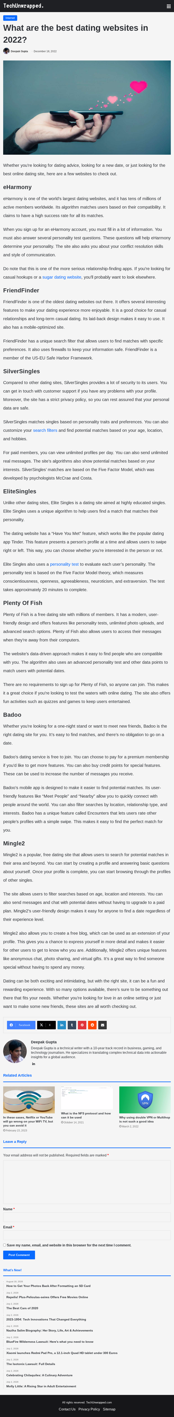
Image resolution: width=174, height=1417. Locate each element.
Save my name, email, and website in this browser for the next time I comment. (69, 1245)
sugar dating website (61, 277)
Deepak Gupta (19, 51)
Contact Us (67, 1409)
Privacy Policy (89, 1409)
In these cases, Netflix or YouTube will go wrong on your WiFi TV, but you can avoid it (28, 1121)
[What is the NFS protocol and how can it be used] (87, 1097)
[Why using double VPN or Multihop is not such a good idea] (145, 1099)
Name (9, 1209)
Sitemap (109, 1409)
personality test (64, 564)
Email (8, 1227)
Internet (10, 18)
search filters (45, 430)
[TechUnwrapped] (23, 6)
